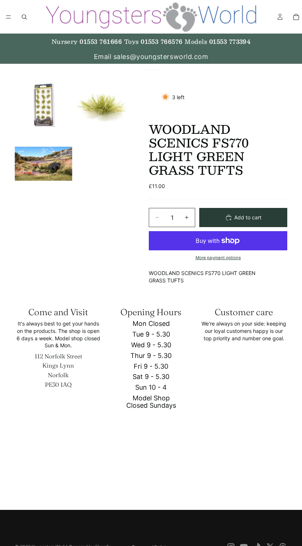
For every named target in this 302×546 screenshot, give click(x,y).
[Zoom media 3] (43, 163)
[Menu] (8, 16)
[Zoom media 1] (43, 104)
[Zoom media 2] (102, 104)
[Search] (24, 17)
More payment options (218, 257)
